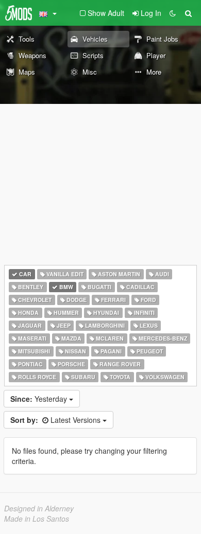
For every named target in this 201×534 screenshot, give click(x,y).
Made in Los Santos (36, 518)
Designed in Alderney (39, 508)
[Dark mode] (172, 13)
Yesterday (39, 399)
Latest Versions (56, 420)
